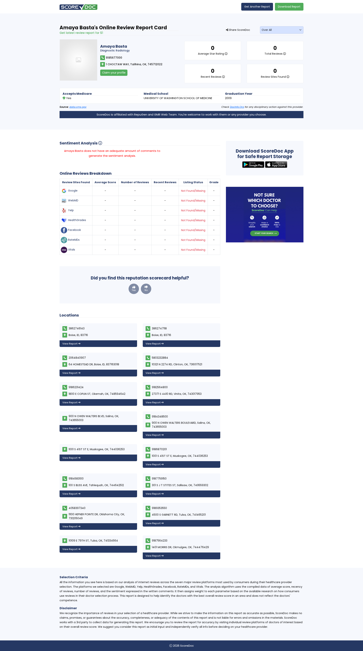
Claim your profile (114, 72)
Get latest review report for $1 (81, 33)
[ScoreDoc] (78, 7)
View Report (70, 343)
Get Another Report (257, 7)
